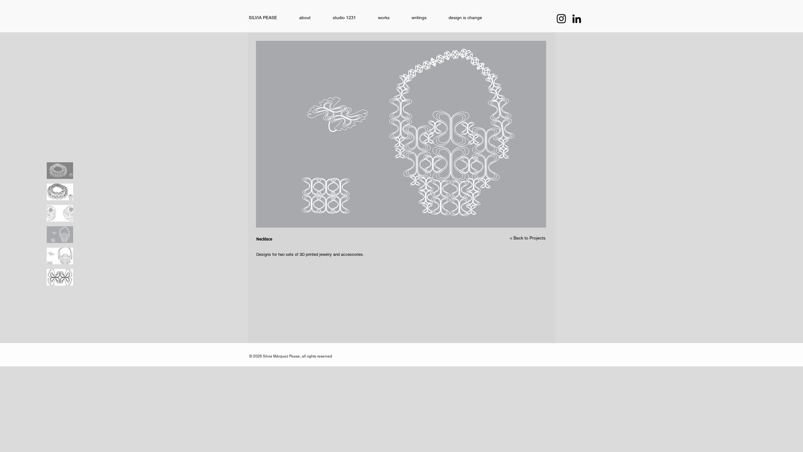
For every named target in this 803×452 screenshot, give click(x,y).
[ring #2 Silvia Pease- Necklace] (60, 277)
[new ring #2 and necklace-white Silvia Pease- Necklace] (60, 234)
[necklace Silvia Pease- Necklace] (60, 192)
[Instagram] (561, 19)
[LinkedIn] (577, 19)
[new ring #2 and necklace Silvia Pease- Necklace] (60, 256)
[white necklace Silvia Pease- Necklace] (60, 170)
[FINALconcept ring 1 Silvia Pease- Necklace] (60, 213)
